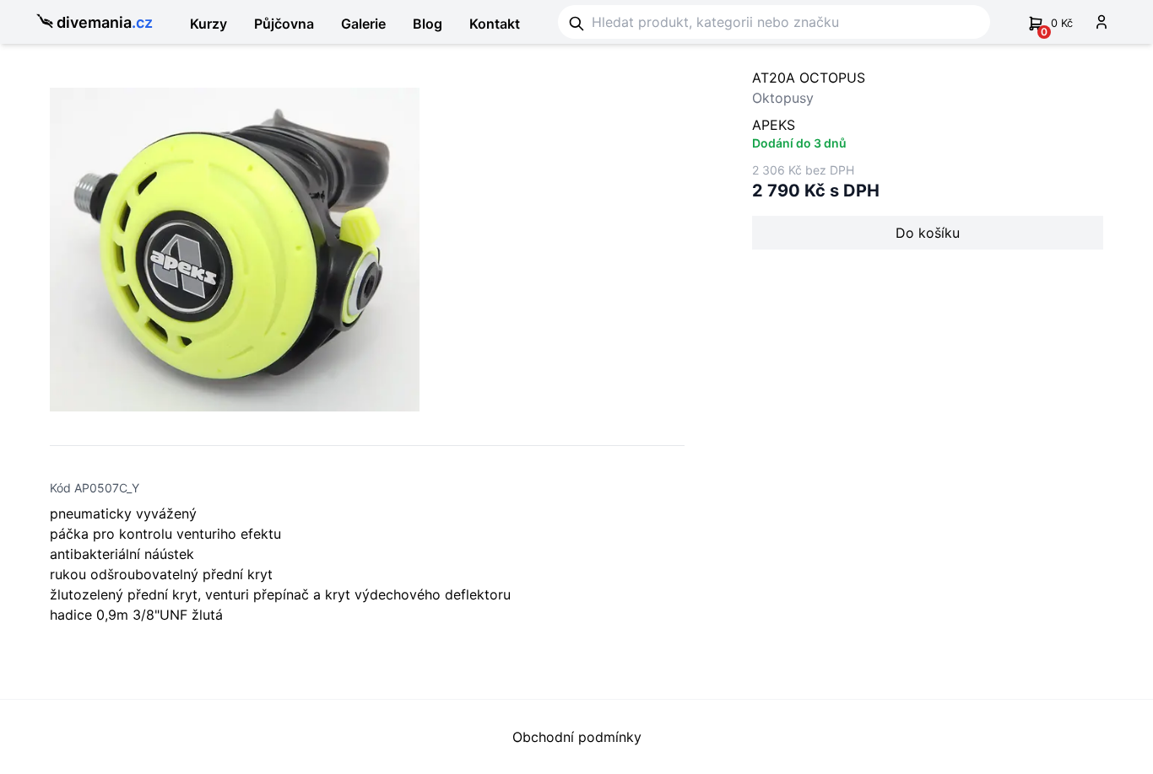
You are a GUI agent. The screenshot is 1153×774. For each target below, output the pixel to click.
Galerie (363, 23)
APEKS (773, 124)
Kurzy (208, 23)
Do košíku (928, 232)
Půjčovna (284, 23)
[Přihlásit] (1101, 22)
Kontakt (494, 23)
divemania (105, 22)
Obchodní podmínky (576, 736)
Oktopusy (783, 97)
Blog (427, 23)
